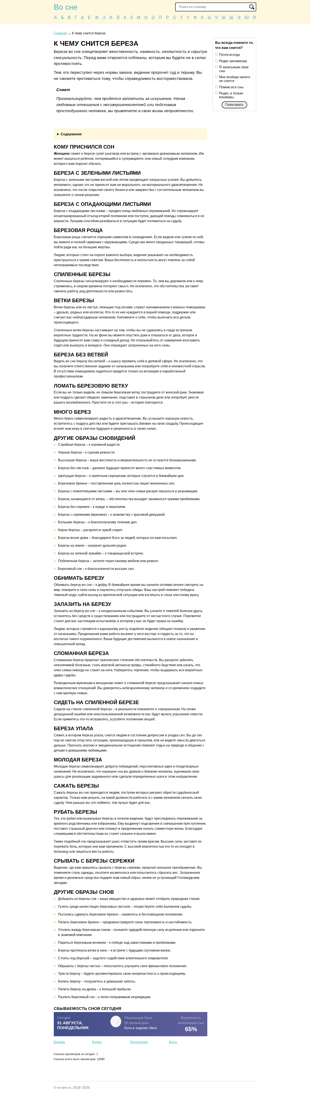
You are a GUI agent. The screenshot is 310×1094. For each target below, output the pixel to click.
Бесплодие (139, 1042)
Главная (60, 33)
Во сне (65, 7)
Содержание (71, 134)
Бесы (173, 1042)
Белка (96, 1042)
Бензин (59, 1042)
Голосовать (234, 104)
